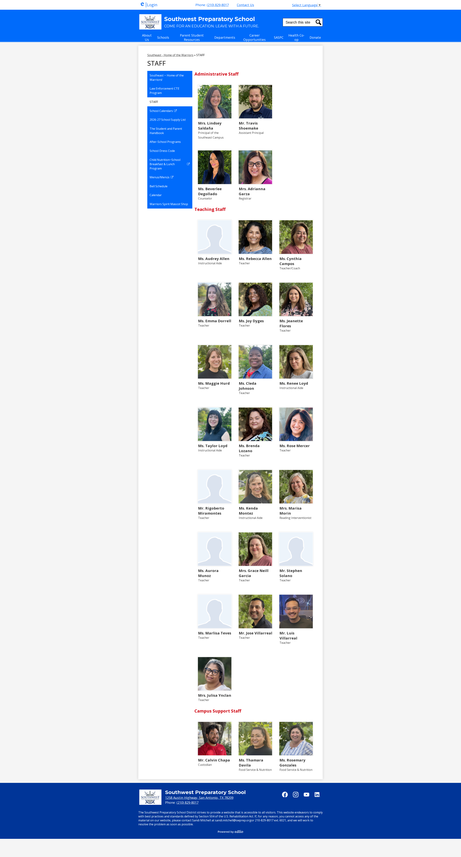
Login (148, 4)
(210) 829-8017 (218, 5)
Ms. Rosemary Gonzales (292, 762)
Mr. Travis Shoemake (248, 126)
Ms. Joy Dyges (251, 320)
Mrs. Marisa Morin (290, 511)
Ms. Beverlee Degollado (210, 191)
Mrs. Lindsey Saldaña (209, 126)
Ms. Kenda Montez (248, 511)
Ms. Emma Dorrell (214, 320)
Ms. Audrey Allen (213, 258)
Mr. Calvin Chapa (214, 760)
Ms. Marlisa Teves (214, 633)
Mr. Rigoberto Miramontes (211, 511)
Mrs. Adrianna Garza (252, 191)
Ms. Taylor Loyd (212, 445)
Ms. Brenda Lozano (249, 448)
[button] (146, 38)
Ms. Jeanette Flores (291, 323)
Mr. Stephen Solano (290, 573)
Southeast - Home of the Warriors (170, 55)
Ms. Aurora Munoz (208, 573)
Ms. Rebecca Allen (255, 258)
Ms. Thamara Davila (251, 762)
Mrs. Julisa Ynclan (214, 695)
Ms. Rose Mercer (294, 445)
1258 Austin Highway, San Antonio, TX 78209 (199, 797)
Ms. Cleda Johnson (247, 386)
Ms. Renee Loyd (293, 383)
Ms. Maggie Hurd (214, 383)
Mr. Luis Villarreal (288, 635)
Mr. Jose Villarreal (255, 633)
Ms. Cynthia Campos (290, 261)
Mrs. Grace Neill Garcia (253, 573)
